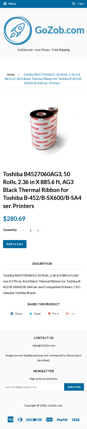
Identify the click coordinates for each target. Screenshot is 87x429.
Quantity (10, 230)
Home (11, 74)
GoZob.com (55, 405)
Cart (80, 3)
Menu (12, 3)
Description (42, 263)
